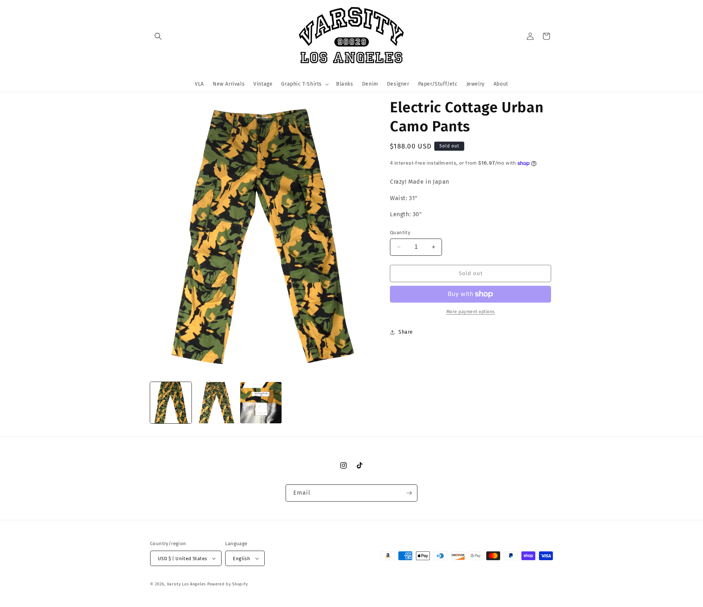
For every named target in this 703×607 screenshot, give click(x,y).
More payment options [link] (470, 311)
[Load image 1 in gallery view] (170, 402)
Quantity (400, 232)
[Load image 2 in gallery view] (216, 402)
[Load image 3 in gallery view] (261, 402)
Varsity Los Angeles (186, 584)
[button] (158, 36)
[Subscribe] (409, 493)
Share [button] (405, 332)
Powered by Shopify (227, 584)
